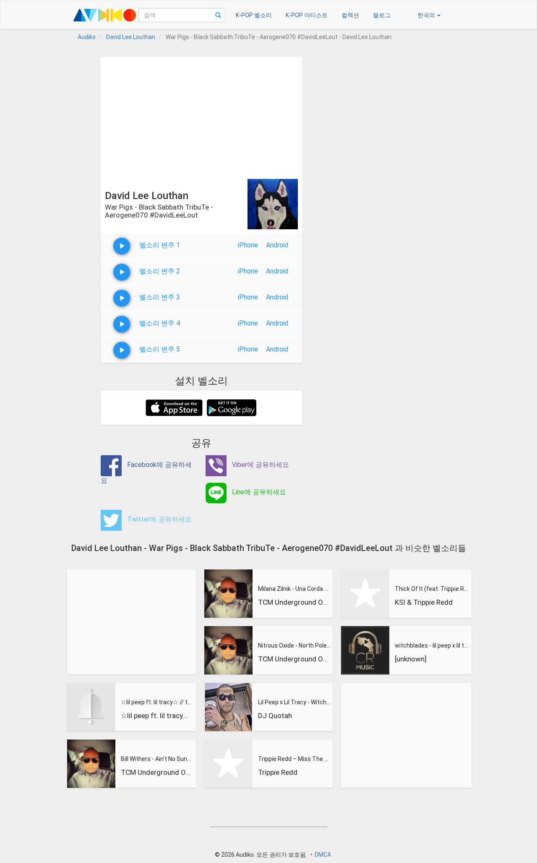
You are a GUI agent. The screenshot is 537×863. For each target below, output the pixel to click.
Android (277, 245)
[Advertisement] (201, 116)
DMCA (323, 854)
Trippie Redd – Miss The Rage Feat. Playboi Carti (294, 758)
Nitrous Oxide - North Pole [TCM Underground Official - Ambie (294, 645)
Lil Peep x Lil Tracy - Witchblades (294, 702)
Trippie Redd (277, 772)
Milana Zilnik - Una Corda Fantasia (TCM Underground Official (294, 588)
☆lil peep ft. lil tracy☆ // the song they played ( (157, 702)
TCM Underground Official (157, 772)
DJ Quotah (275, 715)
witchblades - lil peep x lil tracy (432, 645)
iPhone (248, 245)
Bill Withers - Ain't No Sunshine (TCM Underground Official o (157, 758)
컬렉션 (350, 15)
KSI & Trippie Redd (424, 602)
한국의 (426, 15)
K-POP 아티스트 (307, 15)
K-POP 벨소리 (254, 15)
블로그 (382, 15)
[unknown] (411, 659)
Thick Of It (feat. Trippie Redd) (432, 588)
